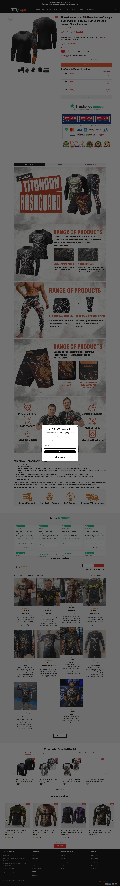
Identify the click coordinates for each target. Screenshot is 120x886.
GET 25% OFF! (60, 451)
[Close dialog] (77, 427)
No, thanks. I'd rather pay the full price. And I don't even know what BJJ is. (60, 456)
